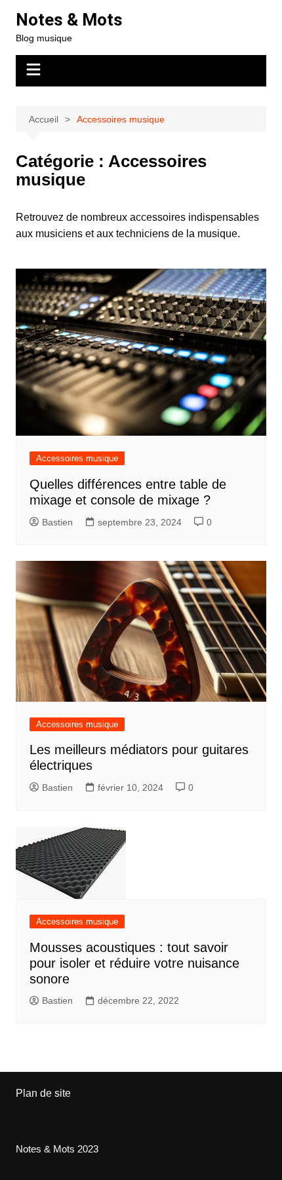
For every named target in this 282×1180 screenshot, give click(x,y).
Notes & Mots (69, 19)
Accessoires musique (77, 458)
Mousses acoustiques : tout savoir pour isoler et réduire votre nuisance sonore (134, 963)
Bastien (57, 522)
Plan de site (43, 1093)
